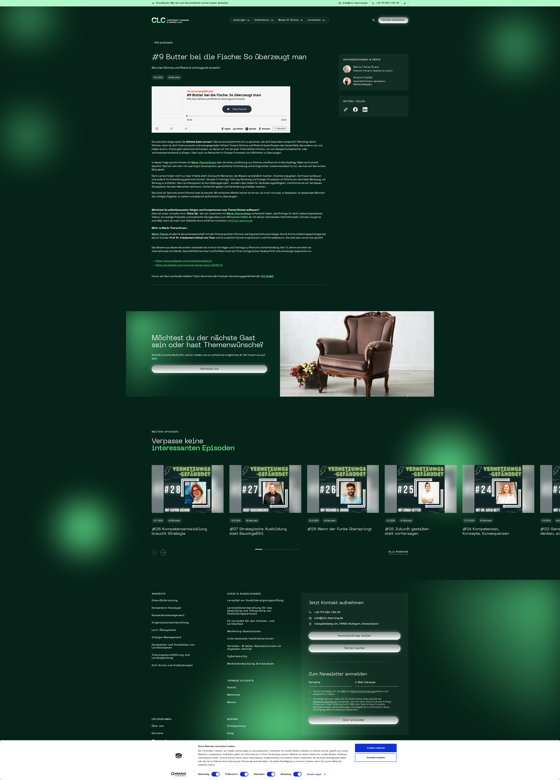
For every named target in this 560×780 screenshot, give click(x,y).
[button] (241, 20)
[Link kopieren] (345, 109)
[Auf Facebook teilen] (355, 109)
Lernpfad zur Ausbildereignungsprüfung (255, 600)
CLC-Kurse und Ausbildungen (172, 665)
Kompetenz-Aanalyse (166, 608)
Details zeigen (314, 774)
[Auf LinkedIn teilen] (365, 109)
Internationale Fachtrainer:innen (250, 639)
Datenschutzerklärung (362, 691)
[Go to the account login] (404, 3)
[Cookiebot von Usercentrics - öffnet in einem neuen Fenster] (178, 774)
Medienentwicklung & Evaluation (250, 664)
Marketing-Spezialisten (244, 631)
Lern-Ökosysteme (164, 630)
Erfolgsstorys (236, 726)
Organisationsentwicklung (170, 623)
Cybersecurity (237, 656)
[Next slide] (163, 552)
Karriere (157, 733)
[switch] (244, 774)
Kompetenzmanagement (168, 615)
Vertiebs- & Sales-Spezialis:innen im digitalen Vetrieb (254, 647)
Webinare (233, 695)
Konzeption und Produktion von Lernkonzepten (173, 646)
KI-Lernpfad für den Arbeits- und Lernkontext (250, 622)
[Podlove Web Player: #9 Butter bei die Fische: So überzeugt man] (239, 109)
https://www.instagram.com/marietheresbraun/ (183, 261)
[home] (170, 20)
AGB (343, 691)
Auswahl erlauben (376, 757)
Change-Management (166, 637)
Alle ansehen (398, 552)
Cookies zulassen (376, 748)
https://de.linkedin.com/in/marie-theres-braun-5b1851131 (189, 265)
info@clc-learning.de (240, 221)
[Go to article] (188, 489)
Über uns (158, 726)
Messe (231, 702)
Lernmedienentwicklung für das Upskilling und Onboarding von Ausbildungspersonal (249, 611)
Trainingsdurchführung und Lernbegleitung (171, 656)
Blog (230, 733)
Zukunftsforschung (165, 600)
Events (231, 688)
